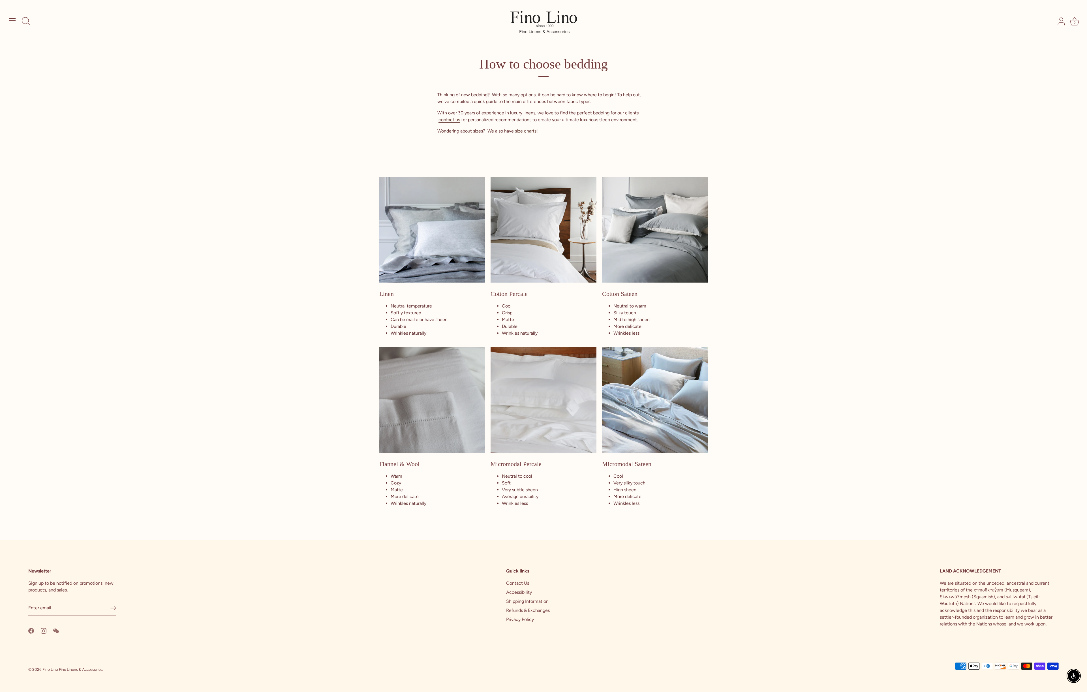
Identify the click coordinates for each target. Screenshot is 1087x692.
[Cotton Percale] (543, 230)
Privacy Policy (520, 619)
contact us (449, 119)
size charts (525, 131)
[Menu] (12, 20)
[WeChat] (56, 630)
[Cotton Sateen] (655, 230)
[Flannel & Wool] (432, 399)
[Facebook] (31, 630)
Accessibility (519, 592)
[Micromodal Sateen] (655, 399)
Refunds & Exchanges (528, 610)
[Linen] (432, 230)
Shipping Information (527, 601)
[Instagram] (43, 630)
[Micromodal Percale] (543, 399)
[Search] (26, 21)
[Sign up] (113, 608)
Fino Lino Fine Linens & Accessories (72, 669)
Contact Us (517, 583)
